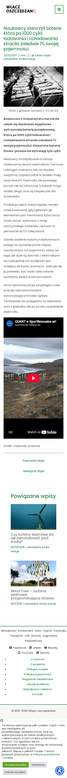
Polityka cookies (37, 669)
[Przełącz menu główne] (59, 9)
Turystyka (59, 630)
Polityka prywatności (37, 674)
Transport (16, 636)
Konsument (25, 630)
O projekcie (37, 664)
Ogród (47, 630)
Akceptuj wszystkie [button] (16, 765)
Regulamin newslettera (37, 679)
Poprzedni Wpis (33, 461)
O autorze (37, 659)
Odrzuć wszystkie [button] (15, 772)
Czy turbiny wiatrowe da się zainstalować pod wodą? (32, 538)
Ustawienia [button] (38, 765)
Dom (38, 630)
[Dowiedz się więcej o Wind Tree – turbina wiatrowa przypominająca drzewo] (33, 573)
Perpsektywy (33, 641)
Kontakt (37, 694)
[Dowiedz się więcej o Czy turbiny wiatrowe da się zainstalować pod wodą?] (33, 517)
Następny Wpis (33, 471)
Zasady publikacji (37, 684)
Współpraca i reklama (37, 689)
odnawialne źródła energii (19, 59)
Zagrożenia (50, 636)
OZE (27, 636)
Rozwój (36, 636)
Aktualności (8, 630)
